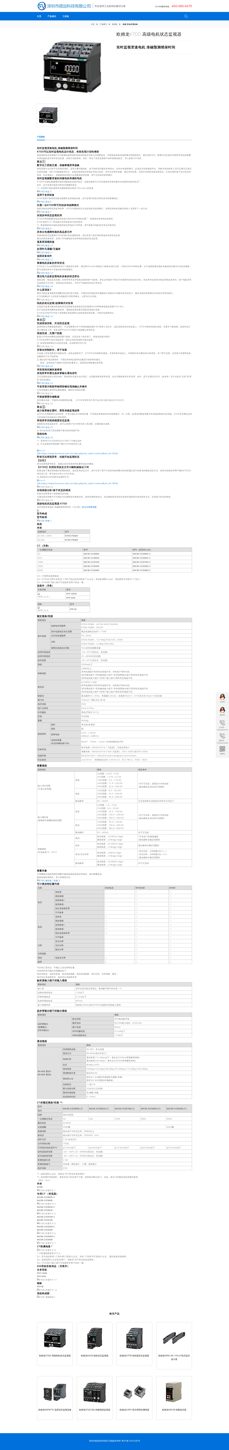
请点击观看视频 (89, 507)
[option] (72, 67)
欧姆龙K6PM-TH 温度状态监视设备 (54, 1409)
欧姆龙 (115, 24)
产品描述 (41, 137)
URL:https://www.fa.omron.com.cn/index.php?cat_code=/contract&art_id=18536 (77, 453)
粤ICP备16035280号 (131, 1440)
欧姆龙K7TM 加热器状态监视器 (134, 1355)
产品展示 (52, 16)
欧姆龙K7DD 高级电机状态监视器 (55, 1355)
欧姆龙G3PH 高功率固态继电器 (134, 1409)
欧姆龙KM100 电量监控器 (174, 1409)
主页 (39, 16)
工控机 (66, 16)
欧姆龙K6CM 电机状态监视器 (94, 1355)
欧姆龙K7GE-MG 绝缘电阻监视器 (94, 1409)
